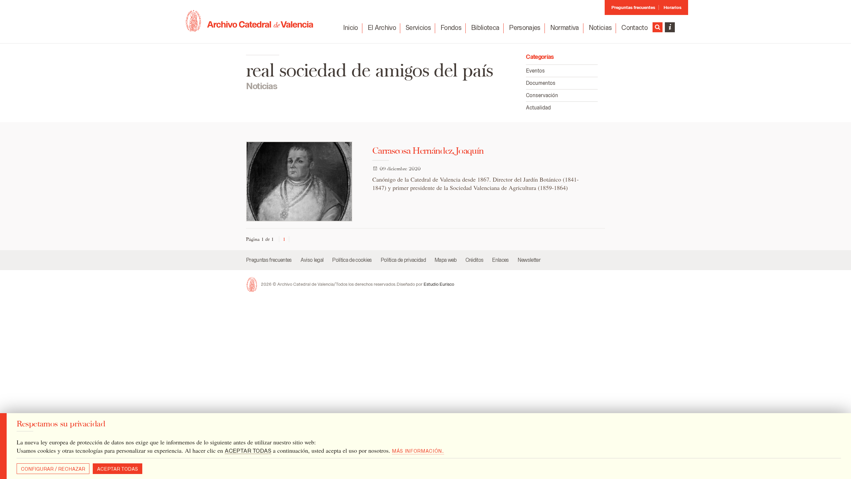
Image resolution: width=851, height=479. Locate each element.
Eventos (535, 71)
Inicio (350, 27)
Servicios (418, 27)
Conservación (542, 95)
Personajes (524, 27)
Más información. (418, 451)
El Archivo (382, 27)
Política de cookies (352, 260)
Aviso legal (312, 260)
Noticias (600, 27)
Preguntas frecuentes (633, 7)
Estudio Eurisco (439, 284)
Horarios (672, 7)
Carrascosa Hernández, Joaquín (428, 150)
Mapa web (445, 260)
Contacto (634, 28)
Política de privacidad (403, 260)
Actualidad (538, 107)
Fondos (450, 27)
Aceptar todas (117, 469)
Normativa (564, 27)
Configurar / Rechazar (53, 469)
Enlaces (500, 260)
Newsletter (529, 260)
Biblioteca (485, 27)
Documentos (540, 83)
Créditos (474, 260)
